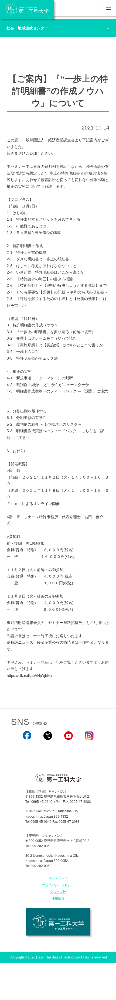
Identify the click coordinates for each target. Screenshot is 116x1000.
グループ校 (58, 892)
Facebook (26, 747)
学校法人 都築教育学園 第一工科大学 (27, 9)
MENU (108, 8)
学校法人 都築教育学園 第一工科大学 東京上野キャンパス (58, 922)
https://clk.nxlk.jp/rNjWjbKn (29, 675)
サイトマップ (58, 878)
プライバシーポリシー (58, 885)
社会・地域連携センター (27, 28)
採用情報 (58, 898)
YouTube (68, 747)
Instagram (89, 747)
